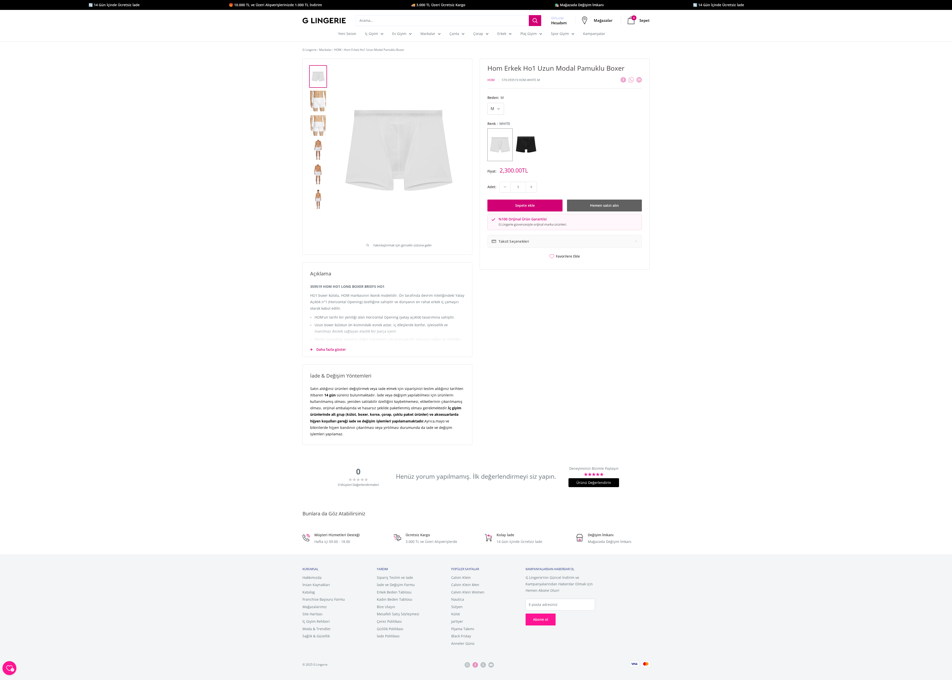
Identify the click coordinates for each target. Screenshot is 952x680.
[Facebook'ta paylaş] (623, 79)
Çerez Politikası (389, 621)
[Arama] (535, 20)
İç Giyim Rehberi (316, 621)
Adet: (491, 186)
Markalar (427, 33)
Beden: (495, 97)
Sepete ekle (525, 205)
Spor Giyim (560, 33)
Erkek (501, 33)
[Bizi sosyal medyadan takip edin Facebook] (475, 665)
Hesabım (559, 22)
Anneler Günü (463, 643)
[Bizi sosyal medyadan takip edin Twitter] (483, 665)
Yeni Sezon (347, 33)
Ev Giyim (399, 33)
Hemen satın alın (604, 205)
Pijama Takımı (462, 628)
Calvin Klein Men (465, 584)
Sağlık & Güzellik (316, 636)
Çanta (454, 33)
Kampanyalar (594, 33)
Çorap (478, 33)
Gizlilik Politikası (390, 628)
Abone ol (540, 619)
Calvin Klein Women (467, 592)
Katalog (308, 592)
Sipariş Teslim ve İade (395, 577)
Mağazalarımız (314, 606)
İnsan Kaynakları (316, 584)
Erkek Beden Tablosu (394, 592)
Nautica (457, 599)
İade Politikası (388, 636)
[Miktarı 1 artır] (531, 187)
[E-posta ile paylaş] (639, 79)
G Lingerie (309, 50)
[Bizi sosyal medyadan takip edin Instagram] (467, 665)
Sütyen (457, 606)
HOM (337, 50)
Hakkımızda (312, 577)
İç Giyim (371, 33)
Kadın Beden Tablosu (394, 599)
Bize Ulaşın (386, 606)
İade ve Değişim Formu (396, 584)
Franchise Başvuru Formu (323, 599)
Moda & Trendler (316, 628)
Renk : (498, 123)
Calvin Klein (461, 577)
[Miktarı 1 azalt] (505, 187)
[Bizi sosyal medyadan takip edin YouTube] (491, 665)
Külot (455, 614)
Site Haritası (312, 614)
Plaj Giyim (528, 33)
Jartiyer (457, 621)
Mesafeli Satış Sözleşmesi (398, 614)
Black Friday (461, 636)
